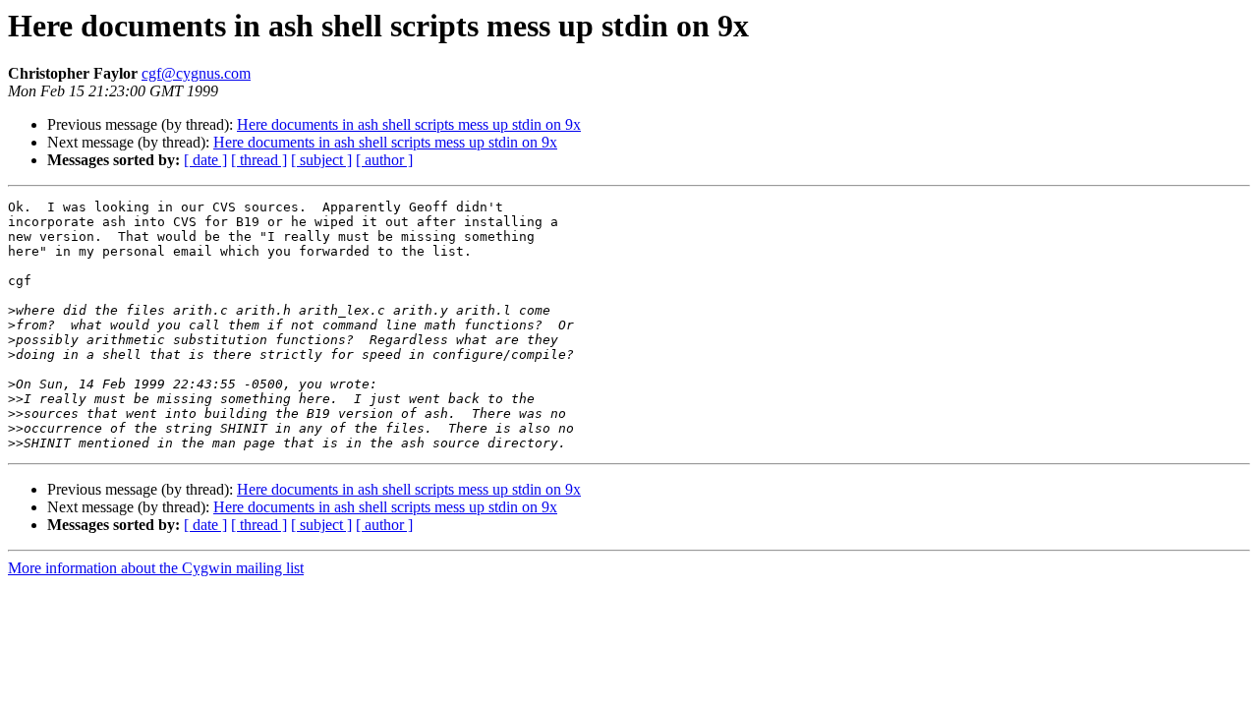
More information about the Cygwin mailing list (156, 568)
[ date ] (205, 159)
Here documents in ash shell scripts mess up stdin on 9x (409, 124)
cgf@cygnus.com (196, 73)
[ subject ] (321, 159)
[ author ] (384, 159)
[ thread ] (259, 159)
